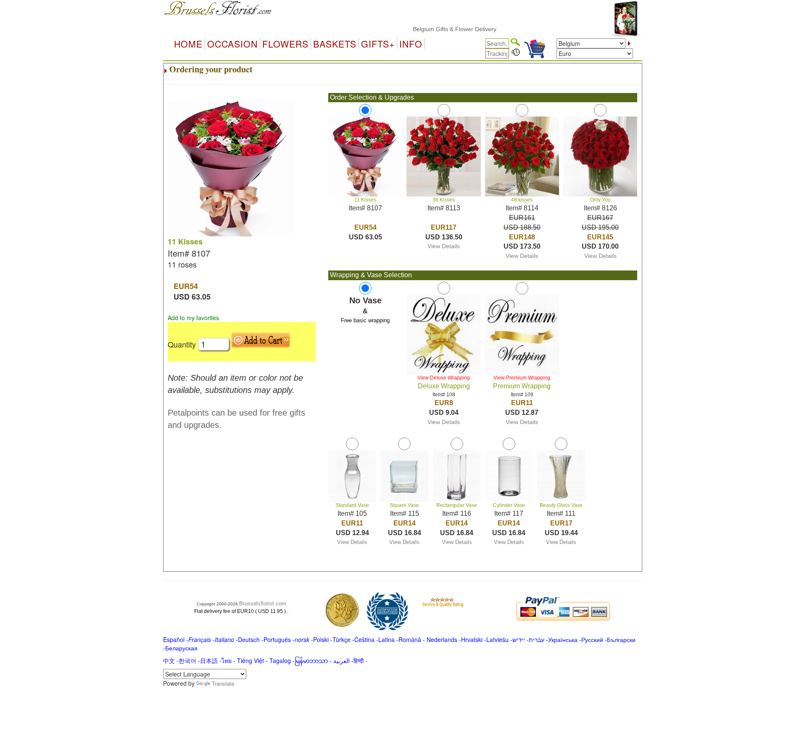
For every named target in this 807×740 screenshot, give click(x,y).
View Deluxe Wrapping (443, 378)
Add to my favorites (193, 317)
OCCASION (232, 43)
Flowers (285, 43)
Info (410, 43)
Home (188, 43)
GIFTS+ (378, 43)
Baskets (334, 43)
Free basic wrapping (365, 320)
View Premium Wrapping (521, 378)
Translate (223, 683)
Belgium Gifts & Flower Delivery (439, 29)
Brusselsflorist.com (262, 603)
